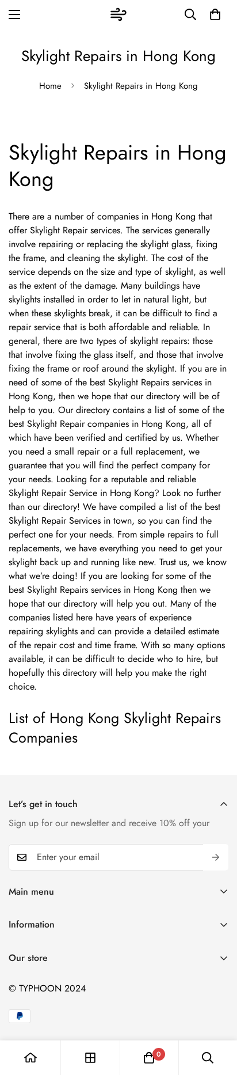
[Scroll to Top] (216, 1013)
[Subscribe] (215, 857)
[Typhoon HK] (118, 14)
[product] (30, 1058)
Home (50, 86)
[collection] (90, 1057)
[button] (215, 14)
